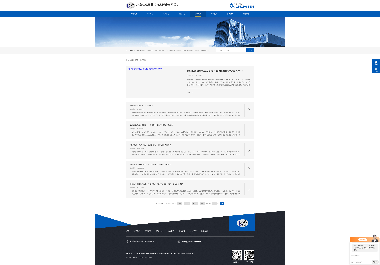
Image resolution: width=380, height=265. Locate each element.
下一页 (195, 203)
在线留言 (230, 14)
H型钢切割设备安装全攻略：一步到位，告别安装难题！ (150, 164)
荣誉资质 (214, 14)
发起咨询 (375, 262)
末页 (202, 203)
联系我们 (246, 14)
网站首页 (134, 14)
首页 (136, 60)
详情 (188, 93)
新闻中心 (182, 14)
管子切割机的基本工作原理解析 (141, 105)
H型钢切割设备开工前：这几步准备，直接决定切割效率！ (151, 145)
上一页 (187, 203)
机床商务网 (181, 253)
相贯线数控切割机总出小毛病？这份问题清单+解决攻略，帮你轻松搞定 (156, 184)
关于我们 (150, 14)
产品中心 (166, 14)
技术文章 (198, 14)
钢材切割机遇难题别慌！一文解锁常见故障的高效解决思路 (151, 125)
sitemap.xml (190, 253)
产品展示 (148, 231)
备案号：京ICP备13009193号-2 (142, 257)
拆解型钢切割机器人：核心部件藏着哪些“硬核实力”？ (215, 71)
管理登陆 (128, 257)
